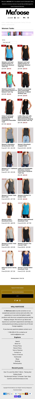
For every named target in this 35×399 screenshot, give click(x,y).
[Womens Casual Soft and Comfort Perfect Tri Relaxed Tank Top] (9, 80)
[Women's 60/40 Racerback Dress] (9, 210)
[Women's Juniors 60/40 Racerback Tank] (25, 258)
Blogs (17, 359)
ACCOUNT (11, 18)
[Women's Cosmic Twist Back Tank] (9, 186)
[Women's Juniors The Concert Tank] (25, 234)
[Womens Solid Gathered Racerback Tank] (25, 210)
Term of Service (17, 350)
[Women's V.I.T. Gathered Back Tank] (9, 159)
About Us (17, 343)
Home (3, 22)
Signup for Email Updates (17, 287)
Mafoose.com (14, 387)
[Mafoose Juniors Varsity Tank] (9, 258)
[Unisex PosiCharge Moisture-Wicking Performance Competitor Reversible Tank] (9, 107)
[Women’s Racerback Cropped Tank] (25, 135)
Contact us (17, 352)
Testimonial (17, 357)
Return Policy (17, 348)
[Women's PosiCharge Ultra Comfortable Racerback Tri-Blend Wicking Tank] (25, 80)
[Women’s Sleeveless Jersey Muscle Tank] (9, 135)
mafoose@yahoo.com (17, 334)
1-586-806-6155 (13, 332)
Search (17, 341)
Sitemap (17, 361)
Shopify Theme (21, 387)
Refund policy (17, 363)
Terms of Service (17, 354)
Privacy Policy (17, 346)
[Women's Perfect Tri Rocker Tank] (25, 186)
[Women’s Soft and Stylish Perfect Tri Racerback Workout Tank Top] (9, 53)
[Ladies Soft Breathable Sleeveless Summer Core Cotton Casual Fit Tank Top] (25, 159)
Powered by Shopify (17, 390)
